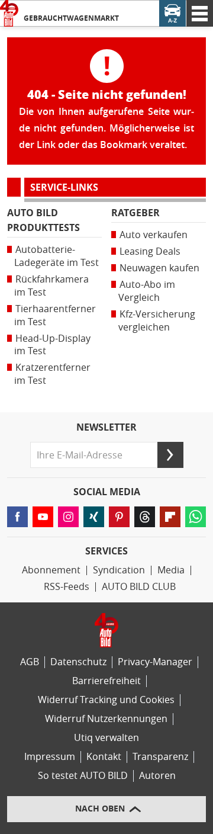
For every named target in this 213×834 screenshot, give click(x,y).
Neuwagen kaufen (159, 268)
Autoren (157, 775)
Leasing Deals (150, 251)
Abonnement (51, 570)
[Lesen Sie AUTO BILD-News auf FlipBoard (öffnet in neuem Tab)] (170, 516)
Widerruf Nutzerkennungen (106, 718)
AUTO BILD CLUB (139, 586)
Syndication (119, 570)
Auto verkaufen (154, 234)
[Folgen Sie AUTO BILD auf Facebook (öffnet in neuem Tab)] (17, 516)
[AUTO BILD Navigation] (199, 13)
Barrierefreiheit (106, 681)
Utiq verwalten (106, 737)
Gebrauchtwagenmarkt (71, 18)
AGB (29, 662)
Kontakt (103, 756)
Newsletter (106, 427)
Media (171, 570)
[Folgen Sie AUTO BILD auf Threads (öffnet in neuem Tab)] (144, 516)
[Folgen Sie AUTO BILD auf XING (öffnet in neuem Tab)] (93, 516)
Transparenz (160, 756)
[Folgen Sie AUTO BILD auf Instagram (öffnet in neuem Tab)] (68, 516)
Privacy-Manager (155, 662)
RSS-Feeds (66, 586)
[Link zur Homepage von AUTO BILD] (9, 13)
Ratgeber (135, 213)
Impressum (49, 756)
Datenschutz (78, 662)
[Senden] (170, 455)
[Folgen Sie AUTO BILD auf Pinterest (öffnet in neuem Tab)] (119, 516)
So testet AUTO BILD (83, 775)
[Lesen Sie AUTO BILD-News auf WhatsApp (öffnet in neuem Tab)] (195, 516)
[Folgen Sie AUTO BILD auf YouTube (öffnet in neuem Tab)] (43, 516)
